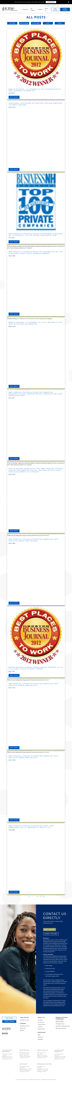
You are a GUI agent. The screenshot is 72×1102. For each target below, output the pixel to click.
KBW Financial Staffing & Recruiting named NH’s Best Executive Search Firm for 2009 (34, 540)
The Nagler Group (60, 1023)
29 (38, 896)
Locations (53, 5)
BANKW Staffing (59, 1021)
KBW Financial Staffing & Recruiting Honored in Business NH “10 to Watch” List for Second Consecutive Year (36, 234)
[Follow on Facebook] (3, 1033)
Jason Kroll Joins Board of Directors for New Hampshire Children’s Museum (35, 104)
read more (14, 97)
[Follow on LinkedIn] (5, 1033)
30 (40, 896)
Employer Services (24, 1020)
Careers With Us (42, 1024)
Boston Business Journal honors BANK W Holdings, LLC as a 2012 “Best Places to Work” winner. (36, 668)
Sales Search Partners (61, 1028)
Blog (58, 5)
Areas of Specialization (14, 9)
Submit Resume (65, 9)
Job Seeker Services (24, 1026)
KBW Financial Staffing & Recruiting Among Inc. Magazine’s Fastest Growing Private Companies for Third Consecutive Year (35, 393)
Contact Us (62, 5)
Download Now (50, 2)
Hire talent (49, 929)
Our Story (40, 1020)
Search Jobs (23, 1028)
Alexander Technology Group (63, 1026)
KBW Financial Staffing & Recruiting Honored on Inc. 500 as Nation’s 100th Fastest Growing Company (36, 252)
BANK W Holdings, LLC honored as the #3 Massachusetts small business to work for (35, 90)
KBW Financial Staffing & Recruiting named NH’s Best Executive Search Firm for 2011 (34, 684)
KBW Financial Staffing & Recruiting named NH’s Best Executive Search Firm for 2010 (34, 756)
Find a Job (47, 5)
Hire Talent (55, 9)
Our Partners (41, 1022)
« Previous (29, 896)
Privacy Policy (41, 1029)
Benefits (22, 1030)
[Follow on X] (7, 1033)
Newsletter (40, 1039)
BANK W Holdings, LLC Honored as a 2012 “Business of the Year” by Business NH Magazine (36, 323)
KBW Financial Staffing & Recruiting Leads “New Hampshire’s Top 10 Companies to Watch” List (31, 826)
